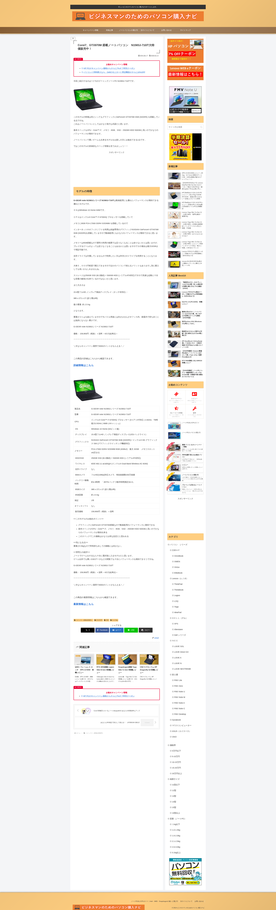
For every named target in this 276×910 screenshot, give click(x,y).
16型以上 (176, 813)
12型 (174, 790)
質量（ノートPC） (178, 819)
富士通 (175, 675)
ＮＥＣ (175, 641)
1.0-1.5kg (176, 830)
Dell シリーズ (180, 635)
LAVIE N (178, 663)
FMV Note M (179, 697)
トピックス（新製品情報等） (84, 620)
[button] (146, 630)
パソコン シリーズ (178, 545)
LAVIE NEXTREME (182, 669)
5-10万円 (176, 756)
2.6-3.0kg (176, 847)
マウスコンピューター (181, 725)
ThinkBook (178, 590)
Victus (177, 567)
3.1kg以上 (176, 853)
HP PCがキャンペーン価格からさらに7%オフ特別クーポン (109, 68)
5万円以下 (176, 751)
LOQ (176, 601)
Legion (177, 595)
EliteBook (178, 573)
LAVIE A (177, 658)
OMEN (177, 561)
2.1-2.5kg (115, 620)
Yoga (176, 607)
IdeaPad (177, 612)
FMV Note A (179, 703)
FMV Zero (178, 686)
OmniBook (178, 556)
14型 (174, 802)
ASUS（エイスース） (181, 731)
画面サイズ (175, 779)
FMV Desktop (180, 714)
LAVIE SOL (179, 646)
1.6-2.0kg (176, 836)
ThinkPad (178, 584)
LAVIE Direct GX (181, 652)
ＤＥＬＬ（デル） (180, 618)
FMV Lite (178, 680)
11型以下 (176, 785)
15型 (107, 620)
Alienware (178, 629)
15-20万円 (99, 620)
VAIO (174, 737)
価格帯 (173, 745)
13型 (174, 796)
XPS (176, 624)
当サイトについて (186, 901)
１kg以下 (176, 824)
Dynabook (176, 720)
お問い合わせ (199, 901)
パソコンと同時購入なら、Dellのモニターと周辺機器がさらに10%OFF (114, 72)
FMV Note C (179, 708)
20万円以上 (177, 773)
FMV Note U (179, 692)
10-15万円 (176, 762)
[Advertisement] (117, 169)
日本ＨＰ (176, 550)
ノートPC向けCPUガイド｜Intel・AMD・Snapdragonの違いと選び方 (154, 901)
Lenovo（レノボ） (180, 578)
